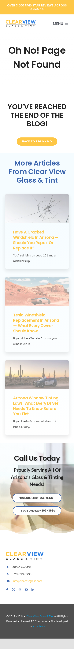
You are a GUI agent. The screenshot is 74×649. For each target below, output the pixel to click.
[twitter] (13, 589)
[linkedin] (32, 589)
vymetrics (39, 626)
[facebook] (7, 589)
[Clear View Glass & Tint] (25, 553)
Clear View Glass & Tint (40, 616)
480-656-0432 (22, 567)
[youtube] (26, 589)
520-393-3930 (22, 574)
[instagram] (20, 589)
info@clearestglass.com (27, 581)
